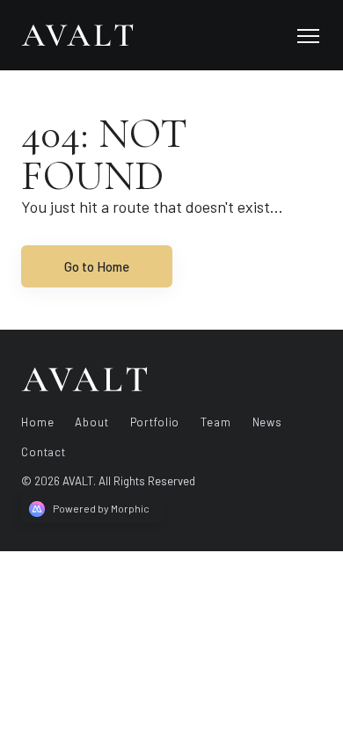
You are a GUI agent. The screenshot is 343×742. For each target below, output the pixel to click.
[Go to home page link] (84, 379)
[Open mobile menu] (308, 35)
